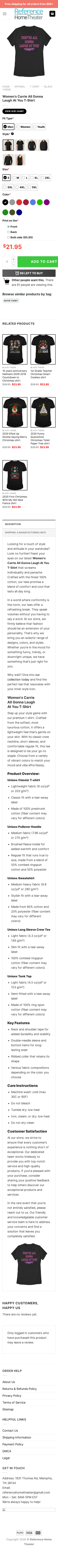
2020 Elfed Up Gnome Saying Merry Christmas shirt (14, 437)
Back (13, 232)
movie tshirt (11, 301)
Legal (6, 1458)
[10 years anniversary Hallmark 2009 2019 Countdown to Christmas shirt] (15, 349)
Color (6, 194)
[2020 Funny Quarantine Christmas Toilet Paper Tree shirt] (43, 412)
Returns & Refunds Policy (19, 1388)
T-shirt (35, 86)
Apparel (20, 86)
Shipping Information (16, 1437)
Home (6, 86)
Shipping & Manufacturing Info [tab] (25, 532)
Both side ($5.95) (21, 237)
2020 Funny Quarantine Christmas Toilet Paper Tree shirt (40, 438)
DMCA (6, 1451)
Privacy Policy (11, 1395)
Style (7, 134)
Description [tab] (13, 524)
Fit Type (8, 118)
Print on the (10, 220)
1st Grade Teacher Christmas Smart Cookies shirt (41, 374)
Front (13, 226)
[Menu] (4, 13)
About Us (8, 1382)
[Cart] (52, 14)
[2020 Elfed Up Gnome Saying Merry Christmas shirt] (15, 412)
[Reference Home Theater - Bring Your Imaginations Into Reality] (29, 13)
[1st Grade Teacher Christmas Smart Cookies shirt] (43, 349)
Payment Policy (12, 1444)
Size (5, 169)
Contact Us (10, 1430)
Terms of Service (13, 1402)
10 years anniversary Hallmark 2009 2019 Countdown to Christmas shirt (14, 375)
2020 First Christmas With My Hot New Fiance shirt (14, 500)
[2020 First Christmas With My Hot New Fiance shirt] (15, 475)
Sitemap (8, 1409)
